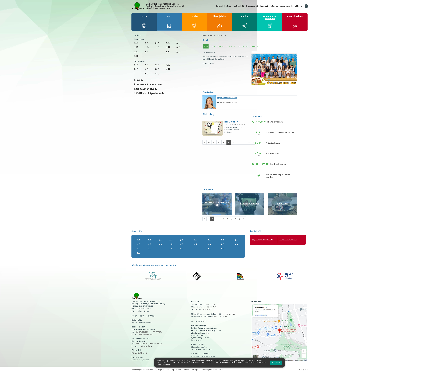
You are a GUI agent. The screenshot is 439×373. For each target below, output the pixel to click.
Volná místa (285, 6)
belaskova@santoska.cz (228, 102)
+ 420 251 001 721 (209, 304)
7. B (146, 69)
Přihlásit (186, 370)
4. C (168, 51)
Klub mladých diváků (145, 89)
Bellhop (227, 6)
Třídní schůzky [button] (273, 143)
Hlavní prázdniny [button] (275, 122)
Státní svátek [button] (272, 153)
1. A (136, 42)
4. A (168, 42)
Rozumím (276, 363)
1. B (136, 47)
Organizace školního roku (262, 240)
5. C (178, 51)
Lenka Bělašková (227, 98)
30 (224, 142)
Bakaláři (219, 6)
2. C (147, 51)
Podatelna (274, 6)
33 (239, 142)
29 (219, 142)
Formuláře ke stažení (288, 240)
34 (243, 142)
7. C (147, 73)
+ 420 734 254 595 (220, 316)
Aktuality (220, 46)
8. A (157, 64)
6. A (136, 64)
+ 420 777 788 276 (155, 344)
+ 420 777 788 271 (155, 332)
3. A (157, 42)
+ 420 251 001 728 (209, 307)
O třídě (212, 46)
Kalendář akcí (243, 46)
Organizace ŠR (252, 6)
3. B (157, 47)
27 (209, 142)
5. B (178, 47)
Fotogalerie (254, 46)
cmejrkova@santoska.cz (146, 334)
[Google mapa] (279, 332)
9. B (168, 69)
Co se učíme (230, 46)
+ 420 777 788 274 (208, 309)
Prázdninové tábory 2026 (148, 84)
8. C (157, 73)
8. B (157, 69)
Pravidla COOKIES (217, 370)
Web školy (303, 370)
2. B (147, 47)
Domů (204, 35)
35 (249, 142)
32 (234, 142)
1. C (136, 51)
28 (214, 142)
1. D (136, 56)
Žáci (211, 35)
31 (229, 142)
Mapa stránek (176, 370)
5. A (178, 42)
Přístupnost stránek (199, 370)
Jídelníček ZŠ (238, 6)
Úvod (206, 46)
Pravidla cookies (163, 365)
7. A (146, 64)
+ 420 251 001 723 (141, 332)
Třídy (218, 35)
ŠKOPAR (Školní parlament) (149, 93)
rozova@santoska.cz (144, 346)
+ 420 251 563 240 (141, 344)
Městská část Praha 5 (139, 353)
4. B (168, 47)
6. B (136, 69)
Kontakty (295, 6)
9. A (168, 64)
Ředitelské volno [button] (278, 164)
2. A (146, 42)
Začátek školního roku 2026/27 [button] (281, 132)
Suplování (264, 6)
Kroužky (138, 80)
